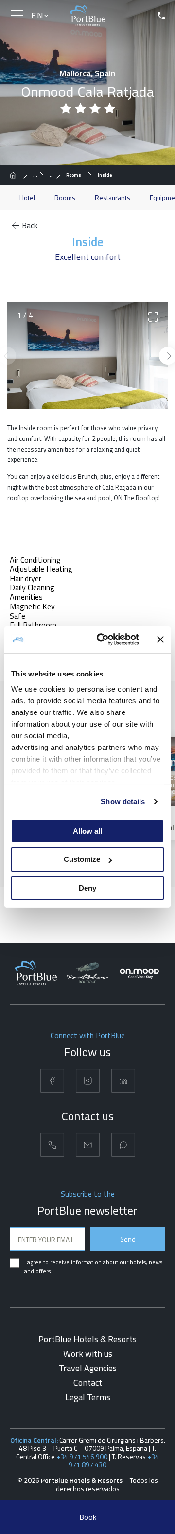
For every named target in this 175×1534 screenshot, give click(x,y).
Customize (82, 859)
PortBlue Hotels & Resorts (87, 1339)
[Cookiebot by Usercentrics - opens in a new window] (102, 639)
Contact (87, 1382)
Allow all (87, 830)
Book (87, 1517)
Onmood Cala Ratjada (57, 175)
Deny (87, 888)
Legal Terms (87, 1397)
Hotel (27, 197)
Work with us (87, 1353)
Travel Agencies (88, 1367)
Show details (123, 801)
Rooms (73, 175)
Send (128, 1239)
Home (16, 175)
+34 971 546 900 (81, 1456)
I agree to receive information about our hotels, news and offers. (93, 1267)
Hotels (40, 175)
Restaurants (112, 197)
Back (29, 225)
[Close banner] (160, 639)
